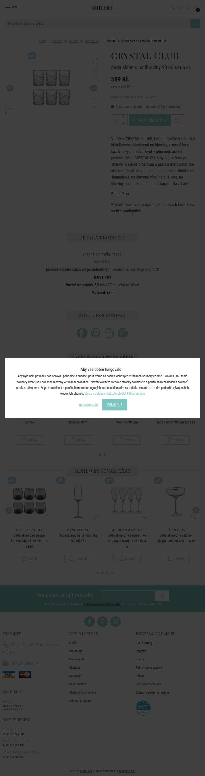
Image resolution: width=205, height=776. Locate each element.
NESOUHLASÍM (88, 405)
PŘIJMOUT (114, 405)
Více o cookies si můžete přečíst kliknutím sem (114, 393)
